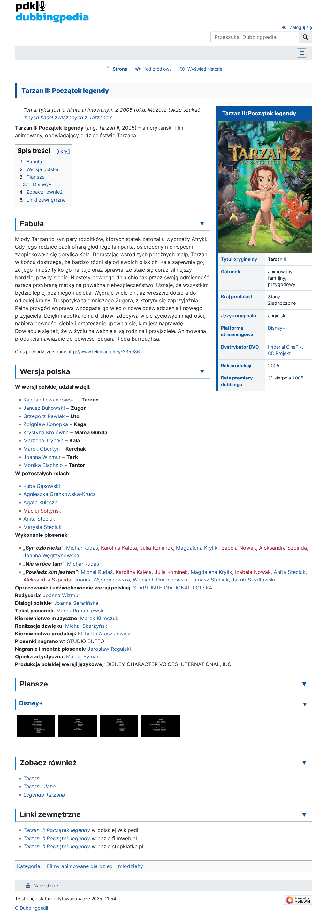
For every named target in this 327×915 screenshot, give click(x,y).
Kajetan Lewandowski (49, 399)
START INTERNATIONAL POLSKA (172, 587)
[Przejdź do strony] (305, 37)
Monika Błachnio (43, 465)
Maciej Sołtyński (43, 510)
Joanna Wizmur (42, 457)
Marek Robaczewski (80, 610)
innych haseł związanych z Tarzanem (68, 117)
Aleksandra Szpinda (283, 547)
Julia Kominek (156, 547)
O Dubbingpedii (31, 908)
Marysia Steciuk (42, 527)
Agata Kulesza (40, 502)
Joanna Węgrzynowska (51, 555)
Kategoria (28, 866)
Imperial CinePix (285, 346)
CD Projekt (279, 353)
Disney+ (276, 328)
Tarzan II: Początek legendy (56, 830)
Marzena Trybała (43, 440)
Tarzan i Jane (39, 786)
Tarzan (31, 778)
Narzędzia (44, 885)
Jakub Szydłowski (253, 579)
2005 (298, 377)
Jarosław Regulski (109, 649)
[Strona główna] (52, 11)
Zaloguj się (301, 27)
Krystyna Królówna (46, 432)
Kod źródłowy (157, 68)
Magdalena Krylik (196, 547)
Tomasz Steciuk (209, 579)
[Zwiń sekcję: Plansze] (304, 683)
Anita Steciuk (39, 518)
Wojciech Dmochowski (160, 579)
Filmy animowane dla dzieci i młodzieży (95, 866)
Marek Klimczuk (99, 618)
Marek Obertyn (41, 449)
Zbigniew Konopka (45, 424)
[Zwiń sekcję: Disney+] (305, 704)
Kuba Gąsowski (41, 486)
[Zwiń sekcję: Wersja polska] (202, 371)
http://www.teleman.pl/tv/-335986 (103, 351)
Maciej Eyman (83, 656)
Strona (120, 68)
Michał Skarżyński (87, 626)
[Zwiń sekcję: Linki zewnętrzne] (304, 814)
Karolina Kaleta (119, 547)
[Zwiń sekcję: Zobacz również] (304, 762)
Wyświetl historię (204, 68)
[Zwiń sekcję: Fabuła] (202, 223)
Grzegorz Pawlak (44, 416)
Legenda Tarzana (44, 794)
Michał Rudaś (82, 547)
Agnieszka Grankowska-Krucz (59, 494)
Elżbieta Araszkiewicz (104, 633)
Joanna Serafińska (76, 603)
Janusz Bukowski (44, 408)
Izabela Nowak (238, 547)
